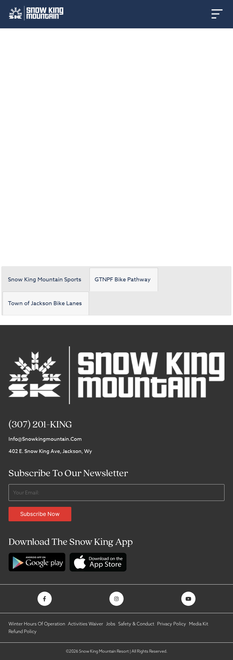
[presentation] (45, 279)
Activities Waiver (85, 624)
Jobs (110, 624)
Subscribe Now (40, 514)
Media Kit (198, 624)
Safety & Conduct (136, 624)
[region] (116, 142)
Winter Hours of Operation (37, 624)
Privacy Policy (171, 624)
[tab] (45, 280)
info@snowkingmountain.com (45, 439)
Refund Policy (23, 631)
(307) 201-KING (40, 425)
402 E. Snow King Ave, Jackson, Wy (50, 451)
